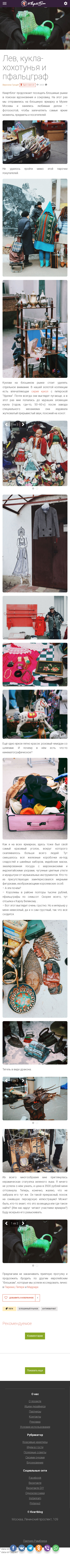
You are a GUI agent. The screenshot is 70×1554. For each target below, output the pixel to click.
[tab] (35, 3)
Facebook (35, 1477)
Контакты (35, 1416)
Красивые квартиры (35, 1442)
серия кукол (39, 391)
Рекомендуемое (17, 1323)
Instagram (35, 1498)
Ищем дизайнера (35, 1406)
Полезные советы (35, 1452)
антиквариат (49, 1309)
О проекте (35, 1401)
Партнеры (35, 1411)
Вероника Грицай (11, 85)
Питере (20, 1287)
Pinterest (35, 1503)
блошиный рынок (28, 1309)
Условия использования (35, 1427)
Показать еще (35, 1370)
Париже (10, 1287)
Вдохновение (28, 85)
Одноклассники (35, 1493)
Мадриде (32, 1287)
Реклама (35, 1421)
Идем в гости (35, 1447)
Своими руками (35, 1457)
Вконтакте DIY (35, 1488)
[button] (65, 3)
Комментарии (35, 1335)
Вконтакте (35, 1483)
